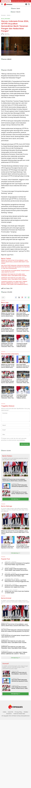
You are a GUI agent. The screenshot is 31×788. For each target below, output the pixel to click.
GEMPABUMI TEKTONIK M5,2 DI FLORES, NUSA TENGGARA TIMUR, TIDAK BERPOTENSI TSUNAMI (13, 274)
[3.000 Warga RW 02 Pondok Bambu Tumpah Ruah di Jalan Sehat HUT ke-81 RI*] (8, 323)
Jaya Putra (7, 33)
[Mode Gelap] (26, 4)
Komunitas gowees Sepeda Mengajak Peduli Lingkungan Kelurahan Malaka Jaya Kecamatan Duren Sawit (16, 575)
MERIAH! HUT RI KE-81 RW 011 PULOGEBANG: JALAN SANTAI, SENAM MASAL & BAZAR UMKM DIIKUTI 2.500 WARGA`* (15, 262)
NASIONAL (7, 18)
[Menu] (2, 4)
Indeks (4, 712)
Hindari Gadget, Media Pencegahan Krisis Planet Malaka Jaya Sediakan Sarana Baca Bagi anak (16, 569)
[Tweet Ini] (19, 297)
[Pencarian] (29, 4)
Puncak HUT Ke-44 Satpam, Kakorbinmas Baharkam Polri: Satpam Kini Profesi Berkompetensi (16, 586)
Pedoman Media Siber (19, 713)
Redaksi (26, 712)
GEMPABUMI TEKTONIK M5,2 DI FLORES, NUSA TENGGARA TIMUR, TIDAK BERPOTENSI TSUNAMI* (14, 278)
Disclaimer (9, 713)
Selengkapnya (15, 499)
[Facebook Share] (16, 297)
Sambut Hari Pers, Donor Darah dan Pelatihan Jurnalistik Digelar (17, 592)
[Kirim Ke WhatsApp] (28, 297)
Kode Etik (10, 712)
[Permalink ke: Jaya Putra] (2, 34)
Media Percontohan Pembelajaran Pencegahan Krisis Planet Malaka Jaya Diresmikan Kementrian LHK (17, 563)
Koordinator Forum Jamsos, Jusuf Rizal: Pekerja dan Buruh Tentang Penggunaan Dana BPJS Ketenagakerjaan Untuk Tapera (17, 580)
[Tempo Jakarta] (8, 4)
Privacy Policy (18, 712)
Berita (2, 18)
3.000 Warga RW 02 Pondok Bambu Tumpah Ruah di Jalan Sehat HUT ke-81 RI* (15, 271)
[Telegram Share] (25, 297)
